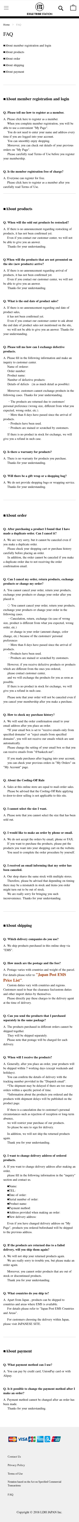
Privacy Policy (16, 1465)
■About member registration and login (27, 45)
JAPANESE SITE (29, 1324)
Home (6, 24)
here (25, 119)
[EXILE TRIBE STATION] (39, 9)
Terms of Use (42, 154)
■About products (13, 52)
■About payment (13, 71)
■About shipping (13, 65)
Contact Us (14, 1456)
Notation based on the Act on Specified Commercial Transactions (34, 1483)
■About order (11, 58)
